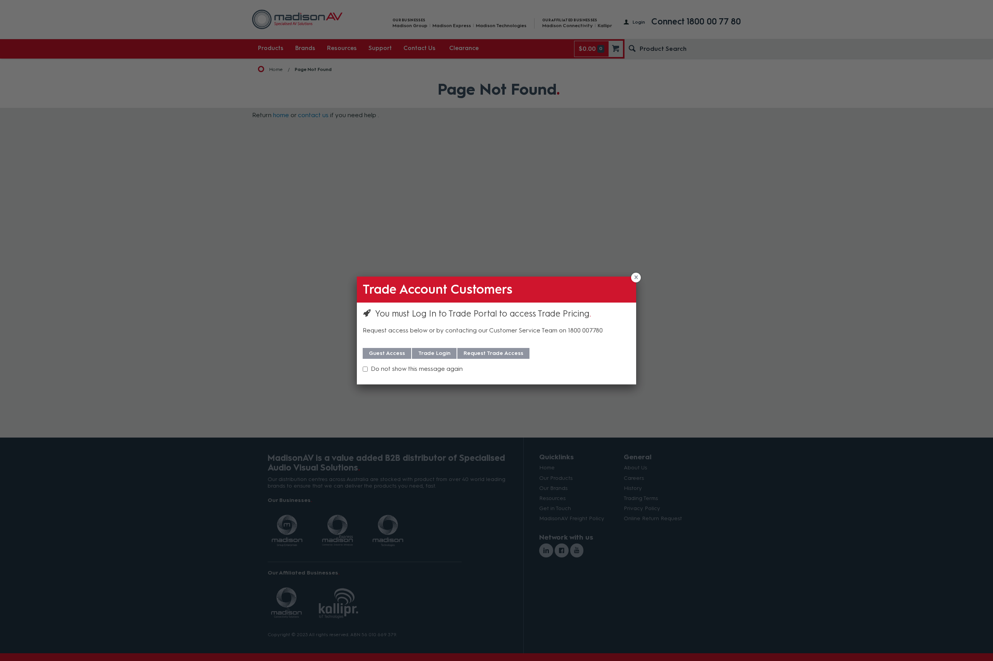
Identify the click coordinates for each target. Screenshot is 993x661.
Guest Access (387, 353)
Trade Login (434, 353)
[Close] (636, 277)
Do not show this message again (417, 368)
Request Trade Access (493, 353)
